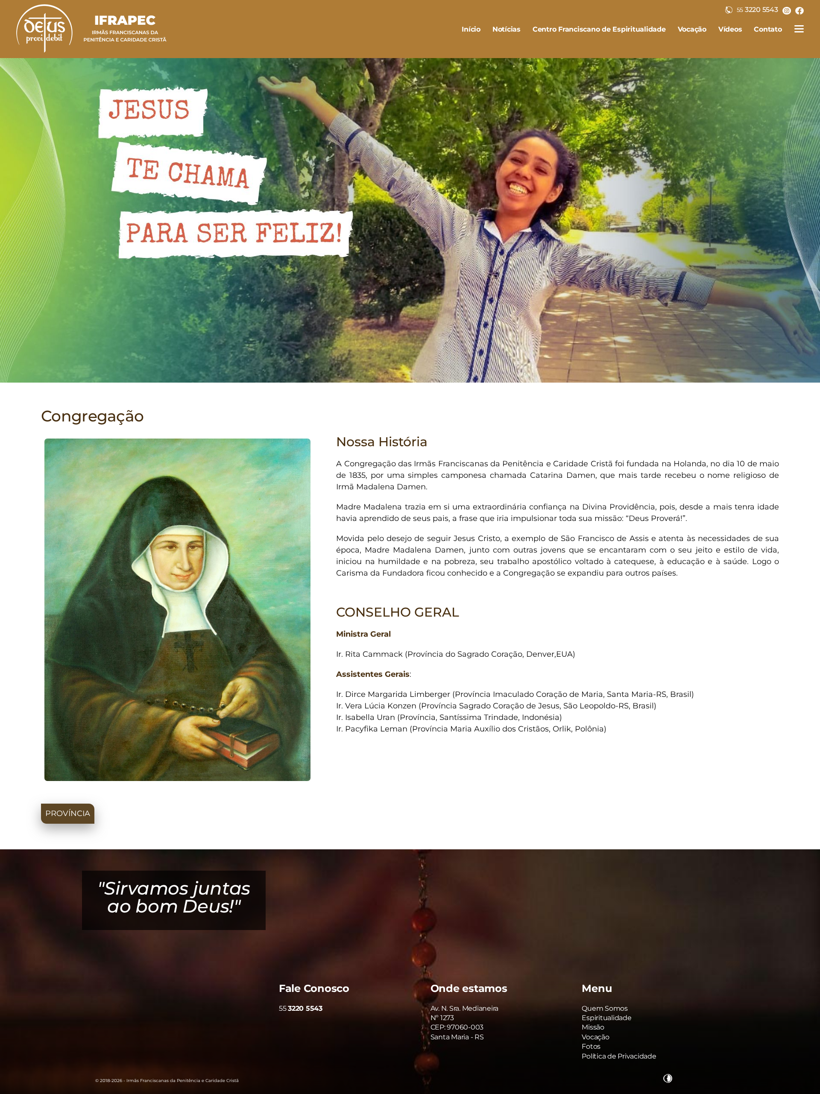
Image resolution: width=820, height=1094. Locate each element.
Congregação (92, 416)
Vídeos (730, 29)
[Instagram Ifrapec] (786, 10)
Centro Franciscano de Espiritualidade (599, 29)
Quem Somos (605, 1008)
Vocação (692, 29)
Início (471, 29)
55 (300, 1008)
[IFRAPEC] (91, 55)
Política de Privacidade (619, 1056)
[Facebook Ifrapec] (799, 10)
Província (67, 813)
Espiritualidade (606, 1018)
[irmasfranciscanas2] (410, 220)
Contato (768, 29)
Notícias (506, 29)
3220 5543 (757, 10)
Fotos (591, 1046)
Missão (593, 1027)
